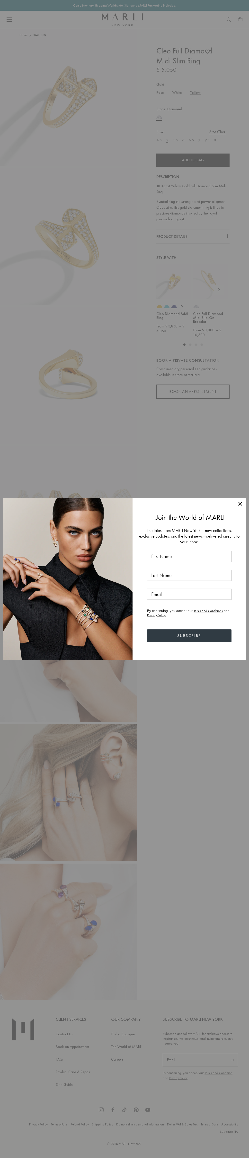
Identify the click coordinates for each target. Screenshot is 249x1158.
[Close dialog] (240, 504)
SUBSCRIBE (189, 635)
